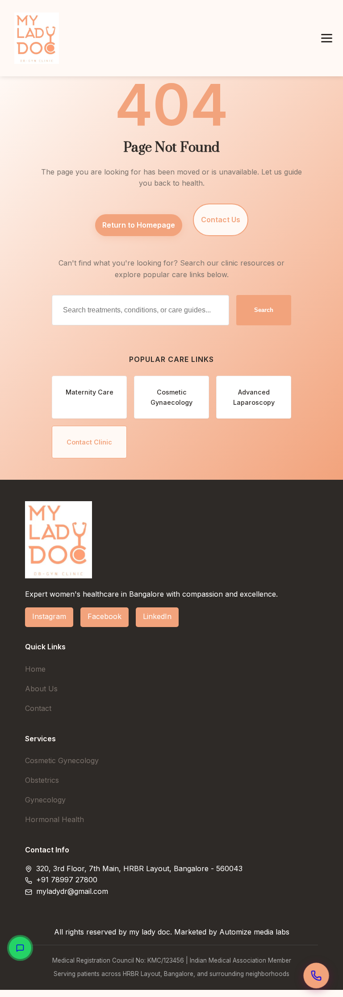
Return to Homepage (138, 224)
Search (263, 310)
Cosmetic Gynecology (62, 760)
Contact (38, 708)
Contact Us (220, 219)
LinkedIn (157, 616)
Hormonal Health (54, 819)
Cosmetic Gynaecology (171, 397)
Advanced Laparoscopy (254, 397)
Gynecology (45, 799)
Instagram (49, 616)
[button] (327, 38)
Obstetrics (42, 780)
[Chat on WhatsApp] (20, 948)
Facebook (104, 616)
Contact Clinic (89, 442)
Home (35, 669)
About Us (41, 688)
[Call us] (316, 976)
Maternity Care (89, 392)
